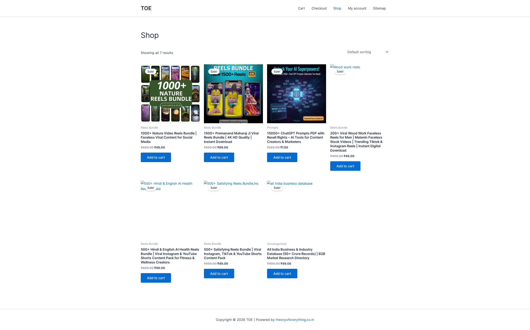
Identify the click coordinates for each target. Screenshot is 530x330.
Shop (337, 8)
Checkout (319, 8)
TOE (146, 8)
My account (357, 8)
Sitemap (379, 8)
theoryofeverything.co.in (295, 320)
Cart (301, 8)
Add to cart (156, 157)
